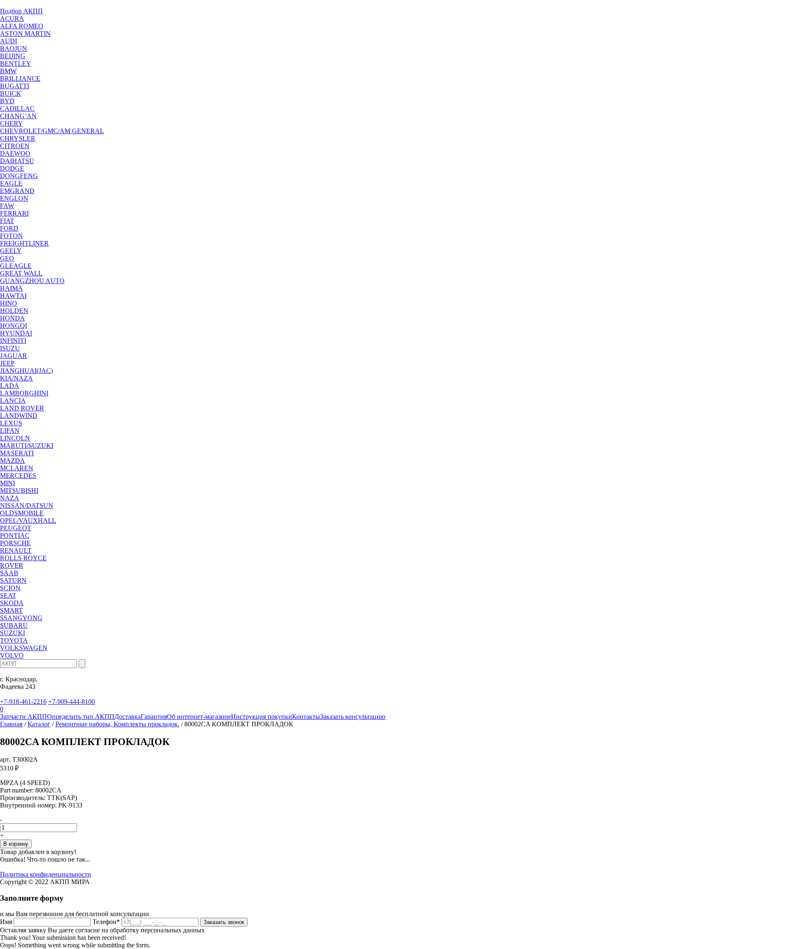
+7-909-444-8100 (71, 701)
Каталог (38, 724)
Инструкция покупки (261, 716)
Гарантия (154, 716)
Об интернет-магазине (199, 716)
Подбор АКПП (21, 11)
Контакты (306, 716)
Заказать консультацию (352, 716)
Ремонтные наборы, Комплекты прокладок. (117, 724)
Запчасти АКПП (23, 716)
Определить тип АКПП (80, 716)
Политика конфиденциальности (45, 874)
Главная (11, 724)
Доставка (127, 716)
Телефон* (106, 921)
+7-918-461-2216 (23, 701)
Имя (6, 921)
